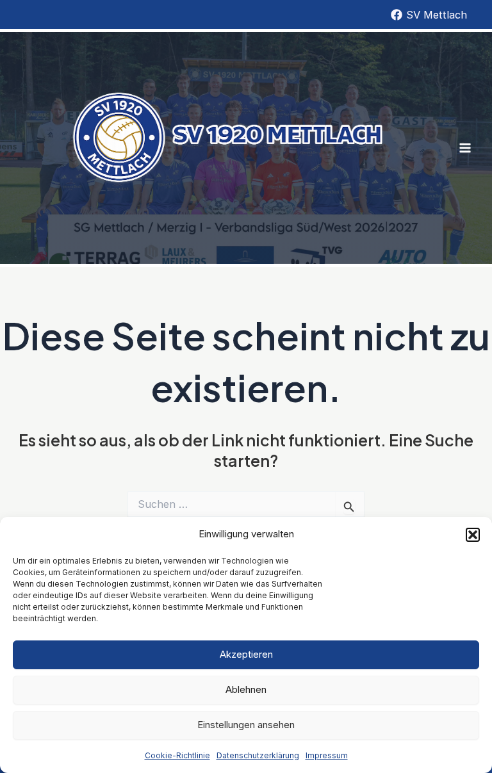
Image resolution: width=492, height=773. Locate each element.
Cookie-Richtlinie (177, 755)
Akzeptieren (246, 654)
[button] (472, 534)
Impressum (327, 755)
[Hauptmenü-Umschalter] (464, 148)
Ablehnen (246, 689)
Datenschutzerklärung (258, 755)
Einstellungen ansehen (246, 725)
